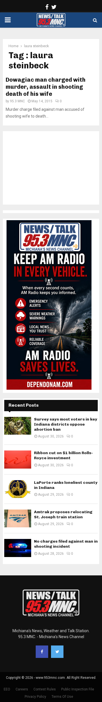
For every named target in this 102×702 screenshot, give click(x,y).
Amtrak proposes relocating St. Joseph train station (63, 514)
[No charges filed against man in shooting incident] (17, 548)
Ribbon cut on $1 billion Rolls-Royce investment (63, 455)
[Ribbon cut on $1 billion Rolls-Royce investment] (17, 459)
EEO (7, 689)
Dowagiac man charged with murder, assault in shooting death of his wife (46, 86)
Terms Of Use (62, 697)
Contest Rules (44, 689)
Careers (22, 689)
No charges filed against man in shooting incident (66, 544)
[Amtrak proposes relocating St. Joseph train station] (17, 518)
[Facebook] (42, 651)
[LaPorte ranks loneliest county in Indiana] (17, 489)
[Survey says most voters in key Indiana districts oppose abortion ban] (17, 426)
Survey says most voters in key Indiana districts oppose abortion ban (65, 424)
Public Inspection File (77, 689)
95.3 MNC (17, 101)
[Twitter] (57, 651)
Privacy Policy (35, 697)
